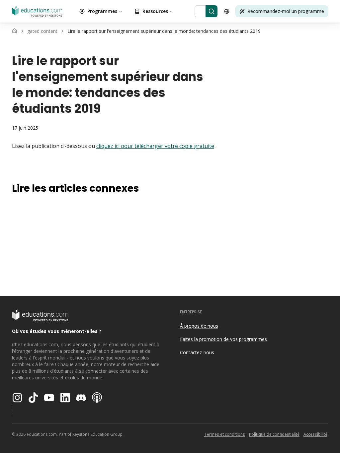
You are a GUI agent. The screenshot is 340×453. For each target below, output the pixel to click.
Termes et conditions (224, 434)
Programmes (102, 11)
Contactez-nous (197, 352)
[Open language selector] (227, 11)
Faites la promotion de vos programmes (223, 339)
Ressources (155, 11)
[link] (164, 31)
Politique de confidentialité (274, 434)
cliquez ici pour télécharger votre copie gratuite (155, 146)
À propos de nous (199, 326)
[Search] (211, 11)
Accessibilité (315, 434)
